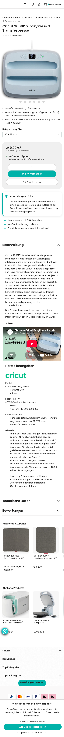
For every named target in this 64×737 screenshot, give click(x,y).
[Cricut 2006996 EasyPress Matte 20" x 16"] (16, 540)
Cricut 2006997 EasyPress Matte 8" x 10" (45, 557)
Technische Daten (16, 501)
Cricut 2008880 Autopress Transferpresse (41, 621)
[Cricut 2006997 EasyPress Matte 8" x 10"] (46, 540)
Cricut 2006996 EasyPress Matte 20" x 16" (15, 557)
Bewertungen (12, 511)
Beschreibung (13, 245)
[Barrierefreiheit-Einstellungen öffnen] (4, 631)
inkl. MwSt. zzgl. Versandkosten (18, 151)
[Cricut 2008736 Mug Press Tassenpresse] (15, 604)
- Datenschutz (39, 732)
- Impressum (24, 732)
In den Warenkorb (32, 173)
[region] (32, 72)
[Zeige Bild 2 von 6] (25, 102)
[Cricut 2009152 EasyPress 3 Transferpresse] (32, 72)
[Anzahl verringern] (10, 167)
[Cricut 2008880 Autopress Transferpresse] (46, 604)
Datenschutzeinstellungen (32, 721)
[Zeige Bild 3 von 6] (30, 102)
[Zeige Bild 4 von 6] (34, 102)
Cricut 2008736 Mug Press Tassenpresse (13, 621)
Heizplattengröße (12, 129)
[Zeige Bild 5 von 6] (39, 102)
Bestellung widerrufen (32, 682)
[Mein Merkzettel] (32, 4)
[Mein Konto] (39, 4)
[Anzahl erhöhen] (53, 167)
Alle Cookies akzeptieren (32, 726)
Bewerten (17, 35)
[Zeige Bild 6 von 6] (43, 102)
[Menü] (25, 4)
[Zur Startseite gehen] (54, 4)
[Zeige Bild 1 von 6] (20, 102)
